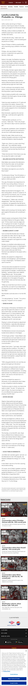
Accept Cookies (14, 683)
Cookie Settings (14, 674)
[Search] (23, 2)
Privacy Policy (6, 671)
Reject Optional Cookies (14, 678)
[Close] (26, 651)
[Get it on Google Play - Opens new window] (19, 643)
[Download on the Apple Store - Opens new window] (8, 642)
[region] (14, 667)
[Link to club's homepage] (3, 2)
